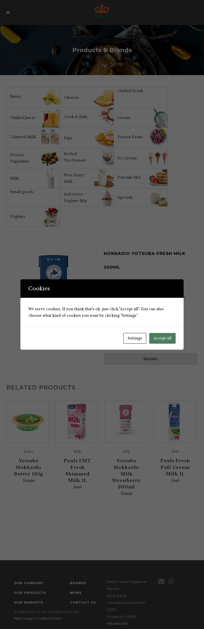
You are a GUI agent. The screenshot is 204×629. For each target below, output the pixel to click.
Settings (135, 338)
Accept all (162, 338)
